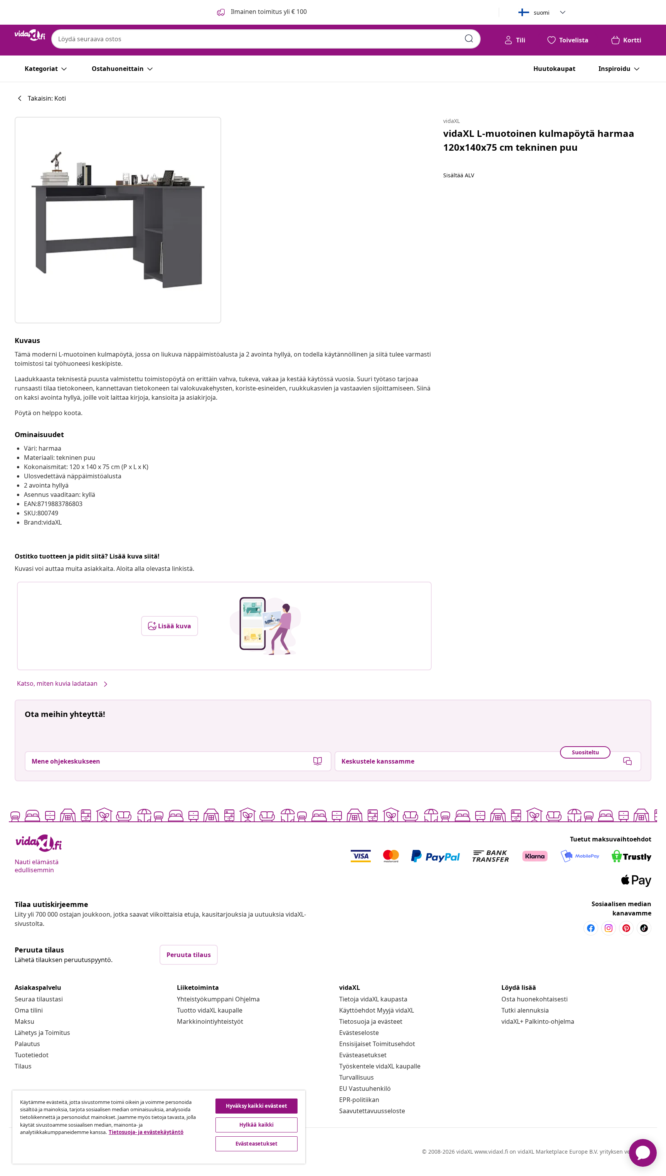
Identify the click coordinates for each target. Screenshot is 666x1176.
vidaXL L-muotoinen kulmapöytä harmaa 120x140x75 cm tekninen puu (538, 140)
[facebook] (591, 928)
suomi (542, 12)
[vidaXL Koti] (30, 35)
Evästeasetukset (363, 1055)
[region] (158, 1127)
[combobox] (266, 39)
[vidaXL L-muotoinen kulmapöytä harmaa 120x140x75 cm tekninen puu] (117, 220)
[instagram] (608, 928)
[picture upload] (265, 626)
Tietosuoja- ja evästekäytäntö (146, 1132)
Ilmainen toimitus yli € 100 (268, 11)
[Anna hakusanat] (469, 38)
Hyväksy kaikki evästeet (256, 1105)
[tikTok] (644, 928)
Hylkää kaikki (256, 1124)
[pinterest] (626, 928)
